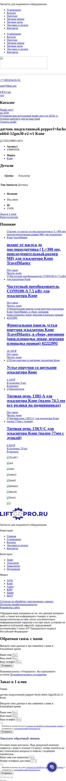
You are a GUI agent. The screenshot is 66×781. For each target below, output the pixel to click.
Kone (10, 158)
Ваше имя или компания (14, 757)
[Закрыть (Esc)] (11, 777)
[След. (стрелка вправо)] (4, 780)
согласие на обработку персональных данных (44, 726)
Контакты (12, 28)
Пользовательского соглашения (28, 674)
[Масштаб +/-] (1, 777)
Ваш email (6, 658)
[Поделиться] (8, 777)
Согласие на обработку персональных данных (26, 601)
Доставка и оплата (17, 25)
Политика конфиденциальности (18, 604)
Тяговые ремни (15, 19)
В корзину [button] (13, 386)
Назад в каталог (9, 217)
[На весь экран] (4, 777)
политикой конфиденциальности (27, 728)
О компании (14, 9)
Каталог (11, 12)
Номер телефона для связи (15, 760)
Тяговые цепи (15, 22)
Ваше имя (6, 654)
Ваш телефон (8, 661)
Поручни (12, 16)
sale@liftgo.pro (8, 85)
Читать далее (14, 273)
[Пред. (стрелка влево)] (1, 780)
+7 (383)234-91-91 (10, 80)
